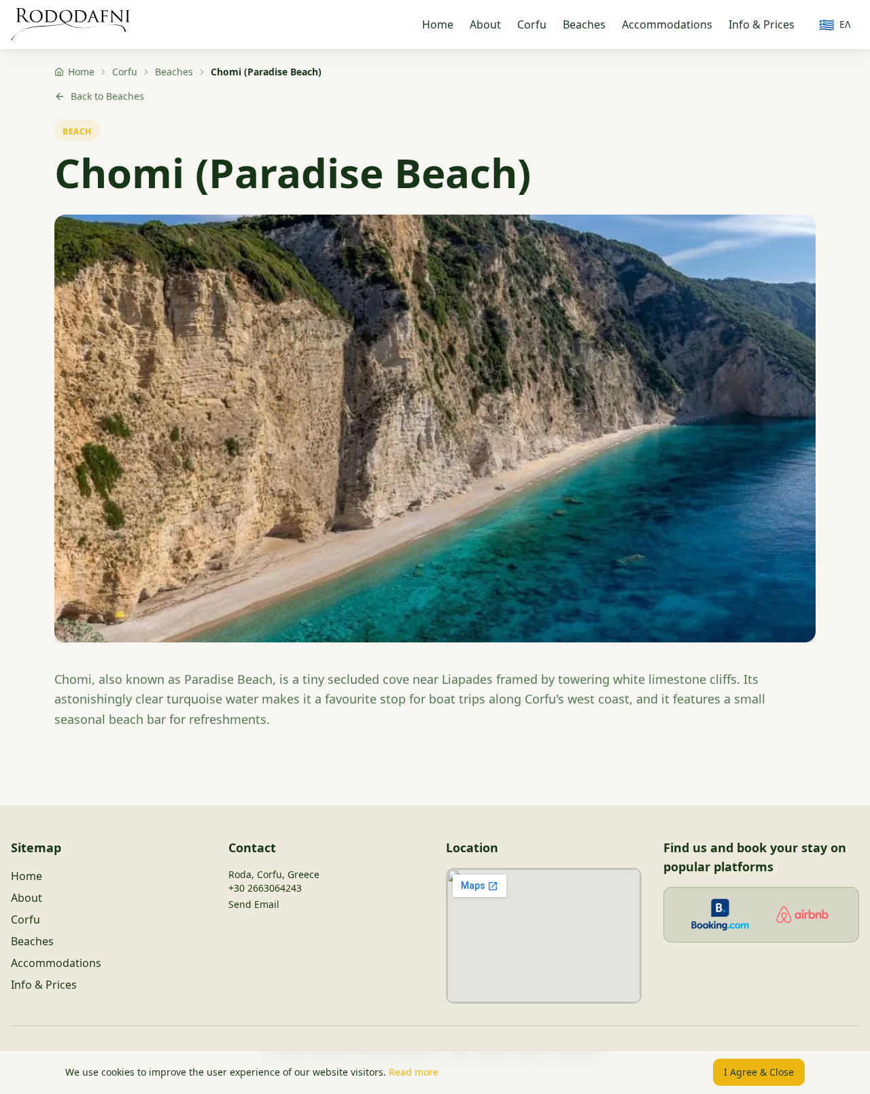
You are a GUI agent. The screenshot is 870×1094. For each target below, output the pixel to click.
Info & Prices (762, 24)
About (485, 24)
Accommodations (667, 24)
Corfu (531, 24)
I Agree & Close (759, 1071)
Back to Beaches (107, 96)
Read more (413, 1071)
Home (437, 24)
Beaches (584, 24)
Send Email (253, 904)
